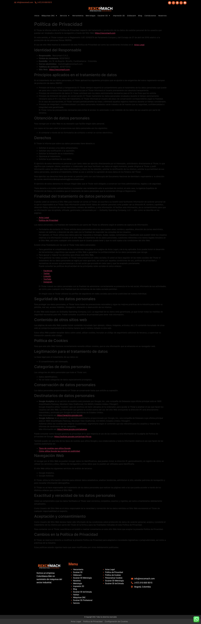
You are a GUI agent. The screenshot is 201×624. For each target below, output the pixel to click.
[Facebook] (169, 2)
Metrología (90, 16)
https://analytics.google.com (69, 415)
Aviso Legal (139, 44)
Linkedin (47, 276)
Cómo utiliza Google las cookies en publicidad (59, 451)
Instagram (48, 282)
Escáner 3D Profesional (82, 600)
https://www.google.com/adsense (72, 429)
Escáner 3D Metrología (82, 578)
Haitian (76, 595)
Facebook (48, 270)
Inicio (36, 16)
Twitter (47, 273)
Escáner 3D (103, 16)
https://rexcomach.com (105, 33)
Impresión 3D (119, 16)
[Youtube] (185, 2)
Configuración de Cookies (116, 621)
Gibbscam (131, 16)
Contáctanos (150, 16)
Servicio (63, 16)
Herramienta (78, 16)
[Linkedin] (177, 2)
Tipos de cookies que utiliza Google (55, 448)
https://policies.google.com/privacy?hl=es (72, 436)
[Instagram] (173, 2)
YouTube (47, 279)
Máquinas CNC (48, 16)
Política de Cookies (113, 575)
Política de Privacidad (48, 220)
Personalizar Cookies (113, 578)
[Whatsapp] (181, 2)
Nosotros (162, 16)
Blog (140, 16)
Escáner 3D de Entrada (82, 592)
